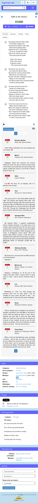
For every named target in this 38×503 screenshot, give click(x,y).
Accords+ (13, 34)
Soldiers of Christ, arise (11, 435)
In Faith (18, 370)
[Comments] (4, 124)
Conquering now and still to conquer (15, 431)
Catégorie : (6, 368)
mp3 (17, 458)
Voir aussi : (8, 420)
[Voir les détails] (36, 14)
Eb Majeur (19, 379)
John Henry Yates (21, 373)
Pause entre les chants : (11, 480)
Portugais (16, 417)
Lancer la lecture (9, 488)
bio (17, 377)
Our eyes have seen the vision (13, 423)
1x (24, 26)
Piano (27, 34)
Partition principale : (11, 455)
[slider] (31, 26)
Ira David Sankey (21, 375)
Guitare (5, 37)
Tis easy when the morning (12, 439)
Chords (20, 34)
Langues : (8, 417)
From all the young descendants (14, 427)
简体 (33, 495)
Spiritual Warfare (21, 368)
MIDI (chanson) (24, 458)
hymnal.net (21, 500)
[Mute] (27, 27)
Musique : (6, 375)
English (15, 495)
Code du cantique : (8, 387)
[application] (19, 26)
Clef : (4, 379)
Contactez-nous (6, 495)
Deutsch (27, 495)
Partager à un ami (12, 406)
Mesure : (5, 382)
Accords (5, 34)
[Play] (6, 27)
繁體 (19, 496)
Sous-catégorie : (8, 370)
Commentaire (8, 129)
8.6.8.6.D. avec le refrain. (24, 384)
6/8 (17, 382)
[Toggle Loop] (21, 27)
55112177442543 (21, 386)
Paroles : (5, 373)
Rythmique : (7, 384)
